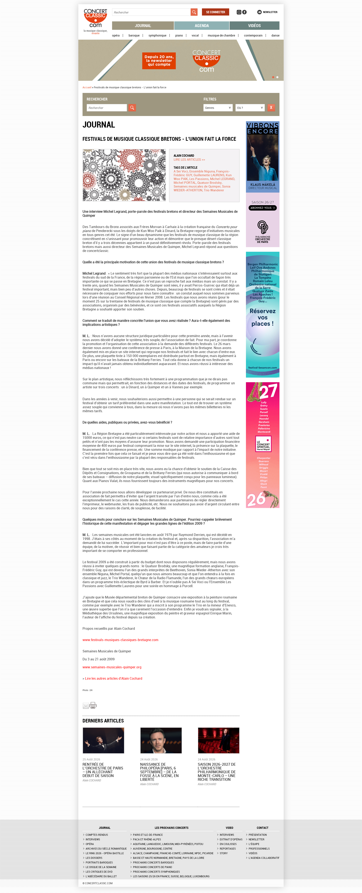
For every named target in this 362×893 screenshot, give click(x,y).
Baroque (134, 35)
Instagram (239, 12)
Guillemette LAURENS (209, 175)
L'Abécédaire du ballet (101, 876)
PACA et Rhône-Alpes (147, 839)
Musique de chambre (221, 35)
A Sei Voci (181, 171)
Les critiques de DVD (99, 871)
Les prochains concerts (172, 827)
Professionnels (259, 848)
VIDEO (229, 827)
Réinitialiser (271, 107)
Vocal (195, 35)
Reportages (228, 848)
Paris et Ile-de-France (148, 834)
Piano (179, 35)
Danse (275, 35)
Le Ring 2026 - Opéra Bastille (105, 853)
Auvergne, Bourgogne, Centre (152, 848)
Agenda (202, 25)
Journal (143, 25)
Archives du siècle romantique (106, 848)
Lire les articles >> (189, 159)
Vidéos (254, 25)
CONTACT (262, 827)
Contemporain (253, 35)
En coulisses (228, 844)
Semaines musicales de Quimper (197, 186)
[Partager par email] (86, 708)
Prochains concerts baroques (153, 862)
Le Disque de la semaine (101, 867)
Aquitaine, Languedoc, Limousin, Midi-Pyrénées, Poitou (168, 844)
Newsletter (270, 12)
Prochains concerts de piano (152, 867)
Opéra (116, 35)
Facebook (244, 12)
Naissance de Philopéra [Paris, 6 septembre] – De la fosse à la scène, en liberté (159, 772)
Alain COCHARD (184, 155)
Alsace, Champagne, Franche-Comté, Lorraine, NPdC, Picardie (173, 853)
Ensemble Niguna (202, 171)
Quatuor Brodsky (209, 182)
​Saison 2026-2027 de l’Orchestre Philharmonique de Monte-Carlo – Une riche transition (217, 772)
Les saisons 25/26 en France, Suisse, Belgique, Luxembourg (171, 876)
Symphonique (157, 35)
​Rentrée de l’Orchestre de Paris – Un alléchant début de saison (103, 770)
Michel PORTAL (185, 182)
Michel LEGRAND (222, 179)
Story (224, 853)
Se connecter (215, 12)
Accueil (87, 87)
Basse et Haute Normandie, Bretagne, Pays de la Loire (168, 857)
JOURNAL (104, 827)
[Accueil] (96, 33)
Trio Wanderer (214, 190)
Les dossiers (94, 857)
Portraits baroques (99, 862)
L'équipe (254, 844)
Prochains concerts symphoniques (156, 871)
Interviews (93, 839)
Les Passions (199, 179)
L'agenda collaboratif (264, 857)
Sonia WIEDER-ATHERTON (202, 188)
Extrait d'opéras (231, 839)
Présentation (258, 834)
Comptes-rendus (97, 834)
